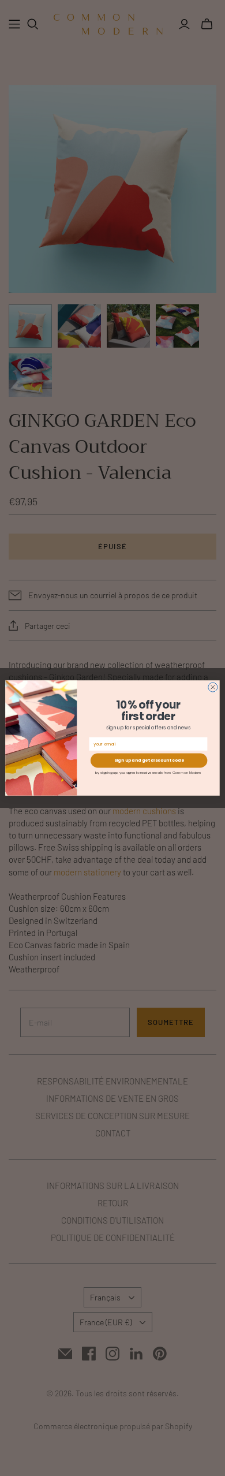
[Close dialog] (212, 687)
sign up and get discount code (148, 761)
